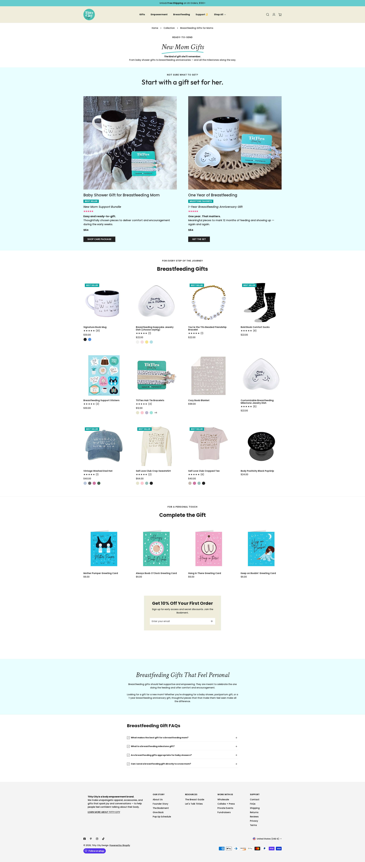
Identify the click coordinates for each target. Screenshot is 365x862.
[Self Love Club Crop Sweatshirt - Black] (151, 483)
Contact (254, 799)
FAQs (253, 803)
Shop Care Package (99, 239)
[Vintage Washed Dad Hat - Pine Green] (99, 483)
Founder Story (160, 803)
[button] (280, 14)
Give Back (158, 812)
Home (155, 28)
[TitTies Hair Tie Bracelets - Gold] (137, 412)
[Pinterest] (91, 839)
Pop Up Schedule (162, 816)
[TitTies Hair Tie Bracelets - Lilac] (146, 412)
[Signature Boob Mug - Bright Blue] (89, 339)
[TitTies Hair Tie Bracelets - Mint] (151, 412)
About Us (158, 799)
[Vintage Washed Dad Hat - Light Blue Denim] (85, 483)
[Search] (267, 14)
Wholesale (223, 799)
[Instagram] (97, 839)
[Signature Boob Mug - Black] (85, 339)
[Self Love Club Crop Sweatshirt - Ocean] (146, 483)
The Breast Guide (194, 799)
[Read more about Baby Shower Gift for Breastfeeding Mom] (130, 143)
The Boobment (161, 808)
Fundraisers (224, 812)
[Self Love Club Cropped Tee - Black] (203, 483)
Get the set (199, 239)
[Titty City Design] (89, 14)
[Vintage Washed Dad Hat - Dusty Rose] (94, 483)
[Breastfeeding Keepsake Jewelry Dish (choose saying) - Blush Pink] (142, 342)
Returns (254, 812)
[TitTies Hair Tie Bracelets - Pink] (142, 412)
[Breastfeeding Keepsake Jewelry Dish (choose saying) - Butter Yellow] (146, 342)
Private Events (225, 808)
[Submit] (211, 621)
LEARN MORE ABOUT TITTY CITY (104, 812)
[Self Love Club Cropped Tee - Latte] (190, 483)
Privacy (254, 820)
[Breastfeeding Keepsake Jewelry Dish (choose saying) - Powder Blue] (151, 342)
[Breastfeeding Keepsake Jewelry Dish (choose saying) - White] (137, 342)
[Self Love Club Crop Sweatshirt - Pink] (142, 483)
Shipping (255, 808)
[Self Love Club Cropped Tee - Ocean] (199, 483)
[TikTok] (103, 838)
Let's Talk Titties (194, 803)
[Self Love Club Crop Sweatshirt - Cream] (137, 483)
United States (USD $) (268, 838)
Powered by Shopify (120, 845)
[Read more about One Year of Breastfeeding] (235, 143)
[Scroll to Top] (360, 847)
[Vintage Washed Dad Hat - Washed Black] (89, 483)
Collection (169, 28)
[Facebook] (84, 839)
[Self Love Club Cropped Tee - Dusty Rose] (194, 483)
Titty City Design (100, 845)
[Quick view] (119, 319)
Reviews (254, 816)
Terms (253, 825)
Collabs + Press (226, 803)
